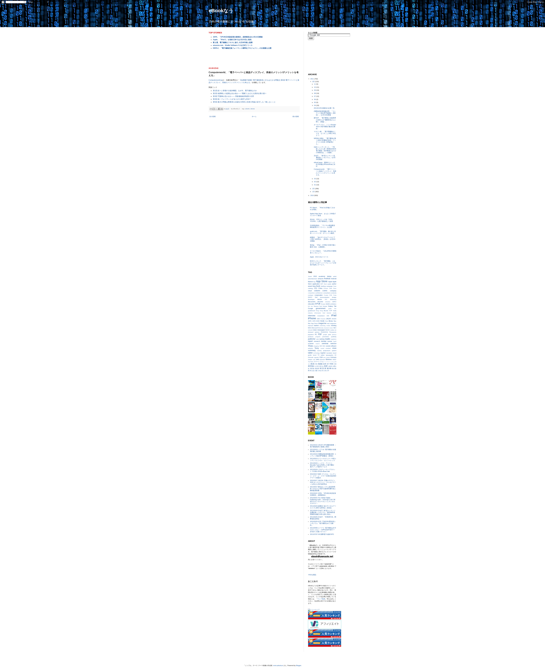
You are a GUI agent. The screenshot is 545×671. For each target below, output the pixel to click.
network (310, 330)
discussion (311, 301)
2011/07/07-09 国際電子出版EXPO (322, 534)
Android (327, 278)
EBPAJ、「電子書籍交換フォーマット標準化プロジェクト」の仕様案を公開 (242, 48)
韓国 (331, 364)
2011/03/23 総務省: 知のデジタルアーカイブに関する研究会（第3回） (323, 507)
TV (318, 355)
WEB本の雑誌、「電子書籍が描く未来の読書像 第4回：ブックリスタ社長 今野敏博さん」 (325, 141)
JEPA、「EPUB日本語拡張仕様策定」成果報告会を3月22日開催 (238, 37)
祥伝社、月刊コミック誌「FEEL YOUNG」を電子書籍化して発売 (321, 220)
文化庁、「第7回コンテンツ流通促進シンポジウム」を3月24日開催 (325, 157)
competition (311, 293)
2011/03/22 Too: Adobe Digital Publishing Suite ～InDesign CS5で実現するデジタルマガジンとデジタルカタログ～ (322, 500)
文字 (327, 370)
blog (314, 286)
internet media (331, 313)
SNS (323, 346)
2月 (313, 188)
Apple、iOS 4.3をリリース (319, 257)
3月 (313, 81)
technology (316, 353)
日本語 (320, 370)
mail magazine (331, 323)
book (318, 286)
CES (315, 288)
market (316, 325)
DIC (326, 299)
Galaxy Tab (332, 306)
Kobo (326, 321)
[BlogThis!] (213, 109)
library (331, 321)
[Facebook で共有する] (219, 109)
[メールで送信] (211, 109)
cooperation (319, 295)
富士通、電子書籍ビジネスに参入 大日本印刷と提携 (232, 42)
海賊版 (320, 364)
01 (315, 185)
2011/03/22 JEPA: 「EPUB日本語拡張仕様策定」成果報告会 (323, 494)
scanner (311, 343)
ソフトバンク (329, 361)
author (334, 284)
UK (335, 355)
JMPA (314, 321)
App (314, 281)
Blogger (298, 665)
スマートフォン (319, 361)
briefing (323, 286)
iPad (333, 315)
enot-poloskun (278, 665)
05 (315, 102)
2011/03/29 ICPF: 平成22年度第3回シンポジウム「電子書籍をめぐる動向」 (323, 523)
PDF (320, 334)
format (325, 306)
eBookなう (221, 10)
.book (310, 276)
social (328, 346)
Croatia (326, 295)
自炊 (326, 366)
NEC (334, 328)
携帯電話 (311, 366)
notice (332, 330)
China (320, 288)
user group (326, 357)
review (323, 341)
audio (329, 284)
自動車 (330, 366)
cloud (310, 291)
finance (316, 306)
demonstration (324, 297)
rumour (329, 341)
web (317, 359)
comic (324, 291)
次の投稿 (212, 116)
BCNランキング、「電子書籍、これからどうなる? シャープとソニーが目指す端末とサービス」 (323, 263)
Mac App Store (313, 323)
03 (315, 179)
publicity (333, 336)
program (318, 336)
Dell (316, 297)
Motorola (320, 328)
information (317, 313)
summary (312, 350)
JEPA (310, 321)
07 (315, 96)
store (334, 348)
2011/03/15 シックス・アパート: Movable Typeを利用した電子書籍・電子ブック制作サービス (322, 465)
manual (310, 325)
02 (315, 181)
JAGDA (334, 319)
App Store (321, 281)
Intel (324, 313)
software (333, 346)
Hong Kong (319, 310)
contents (333, 293)
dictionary (333, 299)
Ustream (333, 357)
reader (327, 339)
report (310, 341)
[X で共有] (216, 109)
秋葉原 (317, 368)
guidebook (311, 310)
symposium (326, 350)
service (333, 343)
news (315, 330)
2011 (312, 79)
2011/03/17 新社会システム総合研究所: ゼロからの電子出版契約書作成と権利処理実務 (323, 488)
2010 (312, 195)
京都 (335, 364)
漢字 (328, 364)
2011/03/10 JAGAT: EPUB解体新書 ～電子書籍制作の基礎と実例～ (323, 446)
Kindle (322, 321)
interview (311, 316)
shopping (316, 346)
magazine (322, 323)
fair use (310, 306)
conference (319, 293)
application (316, 284)
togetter (323, 353)
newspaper (321, 330)
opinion (317, 332)
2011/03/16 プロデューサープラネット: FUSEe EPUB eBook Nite (322, 470)
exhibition (333, 304)
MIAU (310, 328)
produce (310, 336)
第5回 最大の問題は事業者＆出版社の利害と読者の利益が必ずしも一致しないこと (244, 102)
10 (315, 87)
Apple (330, 281)
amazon (320, 278)
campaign (329, 286)
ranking (321, 339)
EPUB (317, 304)
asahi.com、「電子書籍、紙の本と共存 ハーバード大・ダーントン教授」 (323, 232)
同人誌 (312, 370)
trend (314, 355)
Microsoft (315, 328)
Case (334, 286)
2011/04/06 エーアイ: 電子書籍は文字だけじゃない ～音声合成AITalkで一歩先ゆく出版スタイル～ (323, 529)
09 (315, 90)
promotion (325, 336)
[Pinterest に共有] (221, 109)
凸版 (316, 370)
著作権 (329, 368)
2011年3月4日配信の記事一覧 (324, 108)
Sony (317, 348)
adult (334, 276)
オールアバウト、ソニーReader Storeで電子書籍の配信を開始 (325, 126)
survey (319, 350)
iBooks (326, 310)
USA (321, 357)
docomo (320, 301)
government (320, 308)
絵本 (324, 364)
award (310, 286)
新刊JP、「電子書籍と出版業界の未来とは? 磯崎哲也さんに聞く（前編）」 (325, 119)
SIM (320, 346)
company (333, 291)
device (253, 108)
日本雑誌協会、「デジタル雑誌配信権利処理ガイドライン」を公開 (322, 226)
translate (329, 353)
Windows (329, 359)
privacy (334, 334)
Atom (325, 284)
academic (322, 276)
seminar (325, 343)
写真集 (312, 368)
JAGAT (328, 319)
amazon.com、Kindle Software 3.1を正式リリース (232, 45)
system (334, 350)
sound (322, 348)
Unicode (310, 357)
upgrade (316, 357)
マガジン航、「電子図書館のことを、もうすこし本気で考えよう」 (325, 133)
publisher (311, 339)
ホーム (254, 116)
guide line (332, 308)
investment (321, 316)
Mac (335, 321)
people (325, 334)
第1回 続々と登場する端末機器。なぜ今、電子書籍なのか (235, 91)
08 (315, 93)
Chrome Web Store (329, 288)
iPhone (312, 318)
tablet (310, 353)
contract (310, 295)
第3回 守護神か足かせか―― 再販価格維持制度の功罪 (233, 96)
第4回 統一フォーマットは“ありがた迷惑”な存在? (232, 99)
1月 (313, 191)
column (247, 108)
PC (316, 334)
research (317, 341)
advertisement (312, 278)
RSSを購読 (312, 575)
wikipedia (322, 359)
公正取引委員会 (319, 366)
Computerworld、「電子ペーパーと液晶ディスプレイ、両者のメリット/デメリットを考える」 (325, 172)
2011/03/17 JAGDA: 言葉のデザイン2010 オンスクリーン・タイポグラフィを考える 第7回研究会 (323, 482)
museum (326, 328)
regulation (333, 339)
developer (311, 299)
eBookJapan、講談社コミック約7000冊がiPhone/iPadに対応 (324, 164)
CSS (330, 295)
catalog (310, 288)
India (334, 310)
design (334, 297)
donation (327, 301)
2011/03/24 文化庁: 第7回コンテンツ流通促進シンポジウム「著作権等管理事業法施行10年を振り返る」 (322, 512)
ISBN (318, 319)
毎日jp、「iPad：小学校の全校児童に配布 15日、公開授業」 (323, 246)
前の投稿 (296, 116)
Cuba (334, 295)
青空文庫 (323, 368)
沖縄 (316, 364)
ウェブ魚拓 (321, 599)
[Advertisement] (254, 58)
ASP (321, 284)
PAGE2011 (324, 332)
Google (310, 308)
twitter (323, 355)
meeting (333, 325)
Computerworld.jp (215, 80)
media (328, 325)
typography (329, 355)
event (328, 304)
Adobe (329, 276)
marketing (322, 325)
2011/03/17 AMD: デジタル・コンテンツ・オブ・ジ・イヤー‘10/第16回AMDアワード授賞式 (323, 476)
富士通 (324, 370)
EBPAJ (334, 301)
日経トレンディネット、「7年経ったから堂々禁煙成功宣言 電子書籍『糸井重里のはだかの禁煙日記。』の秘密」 (325, 150)
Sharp (310, 346)
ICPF (330, 310)
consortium (326, 293)
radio (317, 339)
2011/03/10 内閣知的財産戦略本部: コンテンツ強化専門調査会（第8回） (323, 455)
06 (315, 99)
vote (314, 359)
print (329, 334)
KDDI (318, 321)
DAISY (310, 297)
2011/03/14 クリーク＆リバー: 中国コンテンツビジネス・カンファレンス (323, 459)
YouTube (310, 361)
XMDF (334, 359)
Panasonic (332, 332)
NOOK (327, 330)
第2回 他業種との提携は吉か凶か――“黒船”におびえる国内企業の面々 (240, 93)
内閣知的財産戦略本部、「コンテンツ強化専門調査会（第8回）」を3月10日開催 (325, 113)
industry (310, 313)
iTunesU (322, 319)
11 (315, 84)
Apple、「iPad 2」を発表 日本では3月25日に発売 (232, 40)
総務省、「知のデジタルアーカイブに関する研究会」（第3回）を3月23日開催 (322, 239)
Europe (323, 304)
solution (310, 348)
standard (328, 348)
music (331, 328)
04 (315, 105)
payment (311, 334)
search (318, 343)
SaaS (334, 341)
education (311, 304)
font (320, 306)
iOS (328, 316)
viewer (310, 359)
